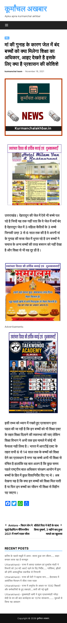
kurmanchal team (13, 71)
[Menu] (6, 25)
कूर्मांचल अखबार (26, 8)
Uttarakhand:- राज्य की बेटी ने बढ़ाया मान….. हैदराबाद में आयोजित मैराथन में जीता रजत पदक (32, 578)
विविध (7, 38)
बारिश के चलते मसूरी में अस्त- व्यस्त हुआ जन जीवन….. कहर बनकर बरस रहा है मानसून (32, 557)
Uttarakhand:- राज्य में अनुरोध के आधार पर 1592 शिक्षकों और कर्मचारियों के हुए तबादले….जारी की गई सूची (32, 587)
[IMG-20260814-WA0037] (33, 322)
